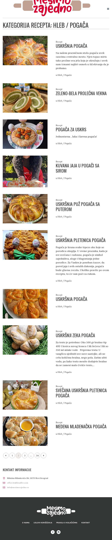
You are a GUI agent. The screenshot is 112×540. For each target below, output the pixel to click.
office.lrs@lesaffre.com (17, 483)
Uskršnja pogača (71, 46)
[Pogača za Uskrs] (25, 133)
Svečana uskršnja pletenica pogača (81, 393)
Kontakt (85, 523)
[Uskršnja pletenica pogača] (25, 244)
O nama (26, 523)
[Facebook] (53, 532)
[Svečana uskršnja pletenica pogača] (25, 394)
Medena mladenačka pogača (81, 426)
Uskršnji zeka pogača (75, 335)
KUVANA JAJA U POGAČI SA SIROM (77, 168)
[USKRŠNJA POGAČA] (25, 303)
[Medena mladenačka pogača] (25, 431)
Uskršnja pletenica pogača (81, 240)
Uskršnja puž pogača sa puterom (78, 206)
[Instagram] (59, 532)
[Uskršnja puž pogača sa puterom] (25, 208)
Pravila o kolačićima (66, 523)
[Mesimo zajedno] (56, 511)
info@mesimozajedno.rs (18, 487)
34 (37, 455)
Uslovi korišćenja (43, 523)
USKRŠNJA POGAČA (71, 299)
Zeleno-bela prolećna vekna (81, 93)
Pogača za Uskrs (71, 129)
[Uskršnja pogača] (25, 50)
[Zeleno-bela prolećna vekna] (25, 97)
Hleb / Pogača (65, 75)
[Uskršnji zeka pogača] (25, 339)
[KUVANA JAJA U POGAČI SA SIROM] (25, 171)
